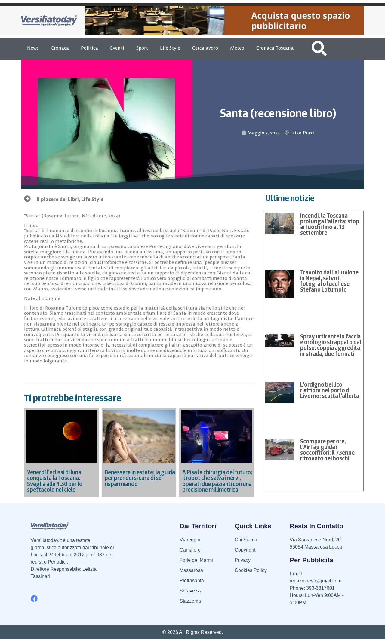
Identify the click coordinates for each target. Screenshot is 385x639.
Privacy (243, 560)
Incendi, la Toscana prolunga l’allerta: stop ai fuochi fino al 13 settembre (329, 224)
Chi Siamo (246, 539)
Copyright (245, 549)
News (33, 48)
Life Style (170, 48)
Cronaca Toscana (275, 48)
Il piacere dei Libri (58, 199)
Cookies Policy (251, 570)
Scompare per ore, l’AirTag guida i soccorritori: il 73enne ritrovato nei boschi (327, 450)
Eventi (117, 48)
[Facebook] (34, 598)
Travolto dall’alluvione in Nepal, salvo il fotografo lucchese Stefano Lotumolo (329, 281)
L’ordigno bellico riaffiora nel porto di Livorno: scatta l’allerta (329, 390)
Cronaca (60, 48)
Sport (142, 48)
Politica (89, 48)
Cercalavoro (205, 48)
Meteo (237, 48)
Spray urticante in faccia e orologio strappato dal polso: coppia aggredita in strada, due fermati (331, 345)
